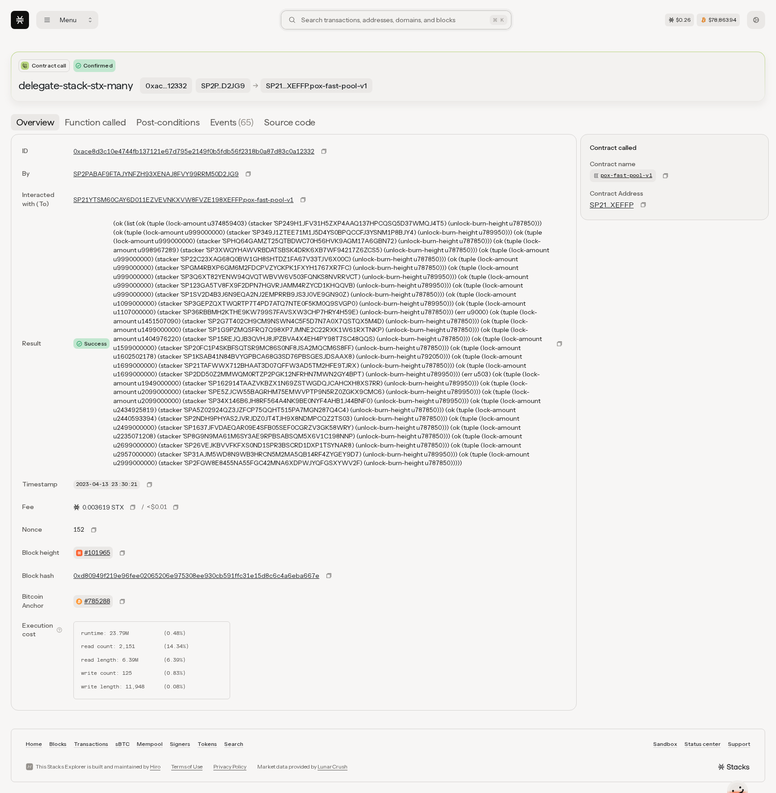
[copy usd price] (176, 507)
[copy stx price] (133, 507)
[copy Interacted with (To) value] (303, 200)
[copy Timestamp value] (149, 484)
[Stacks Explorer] (20, 20)
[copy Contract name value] (665, 176)
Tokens (207, 743)
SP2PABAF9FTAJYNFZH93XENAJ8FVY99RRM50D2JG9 (156, 174)
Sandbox (665, 743)
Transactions (91, 743)
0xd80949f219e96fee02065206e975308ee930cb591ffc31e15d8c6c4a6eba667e (196, 576)
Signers (180, 743)
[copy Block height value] (122, 553)
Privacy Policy (229, 766)
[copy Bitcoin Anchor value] (122, 601)
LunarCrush (332, 766)
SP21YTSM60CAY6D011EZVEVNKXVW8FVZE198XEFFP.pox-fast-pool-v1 (183, 200)
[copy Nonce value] (94, 530)
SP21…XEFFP (612, 204)
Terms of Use (186, 766)
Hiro (155, 766)
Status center (702, 743)
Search (233, 743)
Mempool (150, 743)
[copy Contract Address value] (643, 205)
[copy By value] (248, 174)
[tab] (35, 122)
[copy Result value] (559, 344)
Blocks (58, 743)
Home (34, 743)
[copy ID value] (324, 151)
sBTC (123, 743)
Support (739, 743)
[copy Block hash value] (329, 576)
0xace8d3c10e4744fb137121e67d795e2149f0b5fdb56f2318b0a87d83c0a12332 (193, 151)
